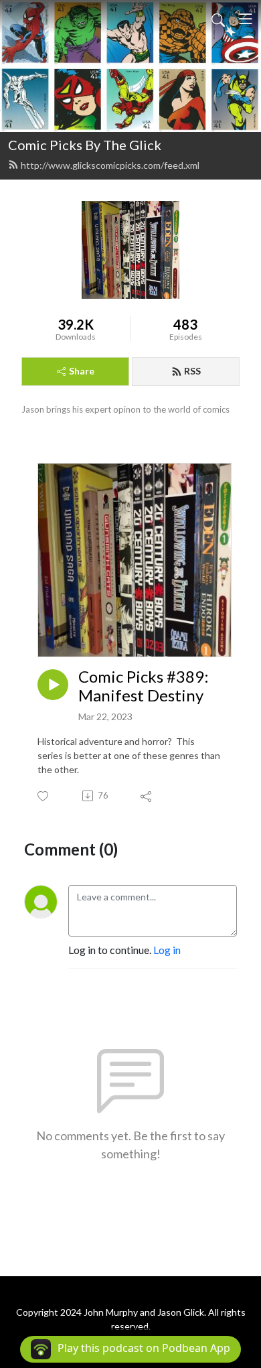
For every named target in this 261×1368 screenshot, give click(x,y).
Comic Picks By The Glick (84, 145)
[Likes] (44, 796)
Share (81, 371)
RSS (192, 371)
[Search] (218, 18)
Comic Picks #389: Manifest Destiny (143, 686)
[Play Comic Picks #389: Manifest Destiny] (52, 684)
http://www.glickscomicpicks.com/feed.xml (110, 165)
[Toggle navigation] (245, 18)
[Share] (147, 796)
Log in (167, 949)
